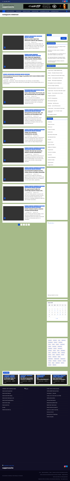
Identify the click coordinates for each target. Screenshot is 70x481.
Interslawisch (49, 393)
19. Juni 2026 (27, 96)
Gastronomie (31, 129)
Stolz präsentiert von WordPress (7, 475)
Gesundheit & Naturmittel (52, 134)
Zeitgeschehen (50, 164)
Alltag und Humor (51, 124)
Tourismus (26, 37)
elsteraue (55, 342)
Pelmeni (49, 354)
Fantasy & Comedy (51, 129)
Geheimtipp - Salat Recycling (53, 103)
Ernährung (18, 11)
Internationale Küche (11, 74)
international (60, 348)
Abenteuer (50, 340)
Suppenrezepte (56, 358)
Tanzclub (49, 360)
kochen (54, 350)
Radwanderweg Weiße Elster (52, 402)
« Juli (57, 318)
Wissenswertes (31, 37)
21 (60, 312)
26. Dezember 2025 (28, 154)
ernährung (60, 342)
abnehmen (55, 340)
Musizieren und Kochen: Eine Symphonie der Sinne (60, 472)
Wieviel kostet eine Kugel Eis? (52, 407)
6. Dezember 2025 (28, 212)
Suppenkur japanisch (52, 95)
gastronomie (62, 344)
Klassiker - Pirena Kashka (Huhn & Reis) (55, 93)
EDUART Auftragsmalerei (52, 98)
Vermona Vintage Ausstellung (53, 85)
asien (59, 340)
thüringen (54, 360)
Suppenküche (50, 149)
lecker (49, 352)
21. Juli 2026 (27, 42)
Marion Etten (33, 42)
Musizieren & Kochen (44, 11)
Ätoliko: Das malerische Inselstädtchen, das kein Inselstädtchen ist (31, 134)
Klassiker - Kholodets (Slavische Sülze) (55, 72)
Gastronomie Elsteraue (6, 393)
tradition (64, 360)
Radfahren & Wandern (28, 55)
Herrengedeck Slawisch (52, 114)
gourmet (55, 348)
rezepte (62, 354)
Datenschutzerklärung (6, 409)
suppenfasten (50, 358)
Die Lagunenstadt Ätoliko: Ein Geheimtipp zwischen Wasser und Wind (33, 190)
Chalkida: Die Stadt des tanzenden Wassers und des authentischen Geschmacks (33, 152)
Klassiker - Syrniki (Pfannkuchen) (54, 105)
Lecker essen (54, 352)
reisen (54, 354)
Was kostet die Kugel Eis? (52, 100)
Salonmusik (54, 356)
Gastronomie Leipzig (6, 402)
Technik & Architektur (52, 152)
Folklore (57, 344)
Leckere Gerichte (17, 74)
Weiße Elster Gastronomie (51, 405)
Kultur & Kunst (35, 54)
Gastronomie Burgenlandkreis (7, 400)
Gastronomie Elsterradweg (7, 395)
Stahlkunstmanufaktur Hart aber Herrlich (55, 88)
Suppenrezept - (51, 70)
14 (26, 224)
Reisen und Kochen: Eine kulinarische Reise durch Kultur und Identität (50, 474)
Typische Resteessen (52, 157)
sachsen (49, 356)
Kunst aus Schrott (50, 412)
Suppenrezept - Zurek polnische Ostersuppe (56, 108)
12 (54, 310)
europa (49, 344)
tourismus (59, 360)
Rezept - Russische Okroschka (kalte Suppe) (56, 75)
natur (59, 352)
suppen (59, 356)
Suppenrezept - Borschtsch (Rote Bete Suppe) (56, 90)
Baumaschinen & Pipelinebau (52, 414)
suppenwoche (8, 7)
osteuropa (63, 352)
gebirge (49, 346)
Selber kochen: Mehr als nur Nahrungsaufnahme (60, 476)
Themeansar (21, 475)
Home (40, 472)
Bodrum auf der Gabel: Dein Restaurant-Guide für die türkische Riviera (34, 40)
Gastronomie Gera (5, 405)
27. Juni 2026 (27, 60)
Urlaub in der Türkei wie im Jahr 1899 (54, 395)
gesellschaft (60, 346)
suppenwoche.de (54, 11)
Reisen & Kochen (26, 11)
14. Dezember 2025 (28, 192)
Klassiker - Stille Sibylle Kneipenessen (55, 80)
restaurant (58, 354)
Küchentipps (63, 350)
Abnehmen (50, 121)
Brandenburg (50, 342)
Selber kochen (35, 11)
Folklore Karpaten (50, 416)
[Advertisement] (35, 24)
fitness (53, 344)
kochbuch (50, 350)
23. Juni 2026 (6, 79)
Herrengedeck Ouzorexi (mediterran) (55, 83)
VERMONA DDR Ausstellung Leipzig (9, 388)
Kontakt (3, 407)
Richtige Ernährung (65, 474)
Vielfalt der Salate (27, 91)
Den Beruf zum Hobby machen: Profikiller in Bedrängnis (26, 379)
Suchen (49, 35)
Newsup (16, 475)
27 (57, 314)
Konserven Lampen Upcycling (52, 409)
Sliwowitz (54, 393)
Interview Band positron (51, 400)
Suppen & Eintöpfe (10, 11)
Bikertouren (26, 54)
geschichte (54, 346)
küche (58, 350)
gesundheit (50, 348)
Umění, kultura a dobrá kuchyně (53, 388)
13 (57, 310)
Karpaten (30, 54)
